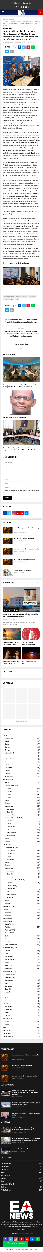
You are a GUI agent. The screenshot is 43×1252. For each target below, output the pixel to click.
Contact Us (27, 3)
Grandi (7, 1021)
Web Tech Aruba (31, 1250)
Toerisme (8, 865)
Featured (6, 28)
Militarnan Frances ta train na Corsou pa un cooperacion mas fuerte (26, 1104)
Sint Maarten (11, 827)
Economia (8, 939)
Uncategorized (8, 1036)
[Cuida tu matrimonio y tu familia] (7, 562)
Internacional (9, 753)
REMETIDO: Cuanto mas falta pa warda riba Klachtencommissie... (20, 616)
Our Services (16, 3)
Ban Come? (6, 1030)
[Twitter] (10, 1239)
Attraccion (8, 965)
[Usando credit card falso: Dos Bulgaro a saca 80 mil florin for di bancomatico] (5, 1130)
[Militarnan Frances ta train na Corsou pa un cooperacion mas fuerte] (5, 1105)
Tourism (7, 803)
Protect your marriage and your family (26, 549)
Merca (7, 995)
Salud (7, 741)
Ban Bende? (7, 1033)
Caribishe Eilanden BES (12, 880)
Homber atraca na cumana (22, 570)
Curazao (8, 762)
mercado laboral (9, 296)
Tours (7, 962)
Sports (7, 800)
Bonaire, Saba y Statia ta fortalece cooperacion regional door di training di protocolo (25, 1092)
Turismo (7, 750)
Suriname (8, 998)
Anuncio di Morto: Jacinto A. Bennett (15, 417)
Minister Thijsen (21, 296)
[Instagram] (16, 1239)
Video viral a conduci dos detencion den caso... (11, 662)
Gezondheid (11, 850)
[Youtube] (27, 1239)
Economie (10, 853)
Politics (7, 841)
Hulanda (7, 992)
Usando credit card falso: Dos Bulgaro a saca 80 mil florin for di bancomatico (26, 1129)
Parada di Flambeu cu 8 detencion (23, 1149)
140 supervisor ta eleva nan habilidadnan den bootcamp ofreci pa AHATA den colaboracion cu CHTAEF (21, 386)
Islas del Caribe (10, 759)
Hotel (6, 953)
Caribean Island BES (11, 818)
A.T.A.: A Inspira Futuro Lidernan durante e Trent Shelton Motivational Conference (21, 321)
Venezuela (8, 756)
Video (5, 1027)
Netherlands (11, 835)
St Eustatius (9, 776)
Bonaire (7, 765)
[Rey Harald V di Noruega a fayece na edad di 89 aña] (5, 1115)
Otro (6, 1001)
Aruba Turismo (8, 948)
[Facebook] (5, 1239)
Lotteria (7, 942)
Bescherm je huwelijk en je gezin (24, 538)
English (5, 779)
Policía (7, 770)
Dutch (5, 844)
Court (9, 794)
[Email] (32, 1239)
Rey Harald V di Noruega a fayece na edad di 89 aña (26, 1114)
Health (9, 788)
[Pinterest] (21, 1239)
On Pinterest (8, 683)
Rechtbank (10, 859)
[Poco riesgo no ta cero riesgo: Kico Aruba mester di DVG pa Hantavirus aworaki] (12, 634)
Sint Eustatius (11, 832)
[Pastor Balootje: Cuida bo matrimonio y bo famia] (7, 530)
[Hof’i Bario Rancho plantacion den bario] (31, 634)
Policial (7, 927)
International (9, 806)
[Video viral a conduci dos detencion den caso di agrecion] (12, 653)
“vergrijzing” (32, 296)
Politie (7, 900)
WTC (17, 299)
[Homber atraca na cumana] (7, 572)
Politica (7, 930)
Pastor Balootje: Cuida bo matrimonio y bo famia (26, 529)
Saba (8, 830)
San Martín (8, 768)
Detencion (8, 1009)
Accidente (8, 1007)
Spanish (5, 735)
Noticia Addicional (11, 945)
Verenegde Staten (13, 877)
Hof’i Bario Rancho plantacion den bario (29, 643)
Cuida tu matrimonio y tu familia (24, 559)
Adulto (7, 1024)
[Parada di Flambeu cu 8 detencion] (5, 1151)
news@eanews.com (26, 1233)
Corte (7, 936)
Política (7, 773)
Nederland (10, 897)
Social (7, 744)
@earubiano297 (21, 721)
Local (10, 28)
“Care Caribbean (8, 299)
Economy (10, 791)
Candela (7, 1015)
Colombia (10, 812)
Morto (5, 1018)
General (7, 951)
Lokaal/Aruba (9, 847)
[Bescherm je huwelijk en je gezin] (7, 541)
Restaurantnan (9, 959)
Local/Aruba (9, 738)
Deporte (7, 747)
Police (7, 838)
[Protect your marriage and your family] (7, 551)
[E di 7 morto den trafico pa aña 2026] (31, 653)
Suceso (5, 1004)
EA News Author (9, 42)
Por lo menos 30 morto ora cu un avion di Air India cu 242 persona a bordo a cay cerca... (26, 1139)
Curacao (10, 821)
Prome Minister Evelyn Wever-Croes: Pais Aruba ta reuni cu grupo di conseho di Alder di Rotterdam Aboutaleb (21, 449)
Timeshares (9, 956)
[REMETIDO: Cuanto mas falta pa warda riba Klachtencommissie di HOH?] (21, 599)
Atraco (7, 1012)
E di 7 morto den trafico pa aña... (30, 662)
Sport (7, 862)
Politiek (7, 903)
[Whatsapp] (38, 1239)
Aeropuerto (8, 968)
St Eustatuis (7, 912)
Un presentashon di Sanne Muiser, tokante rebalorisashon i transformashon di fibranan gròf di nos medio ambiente (21, 334)
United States (11, 815)
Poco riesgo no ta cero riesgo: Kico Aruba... (10, 643)
